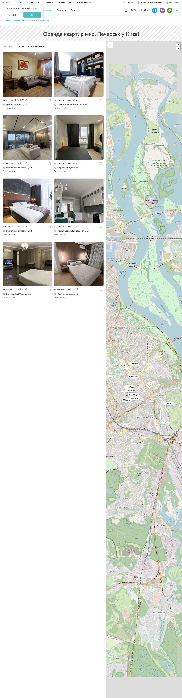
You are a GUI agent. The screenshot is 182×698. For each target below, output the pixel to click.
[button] (128, 2)
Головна (7, 21)
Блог (40, 2)
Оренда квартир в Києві (25, 21)
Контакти (61, 2)
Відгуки (30, 2)
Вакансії (49, 2)
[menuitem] (45, 10)
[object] (27, 106)
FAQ (71, 2)
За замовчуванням (30, 47)
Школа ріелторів (84, 2)
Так (32, 15)
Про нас (19, 2)
